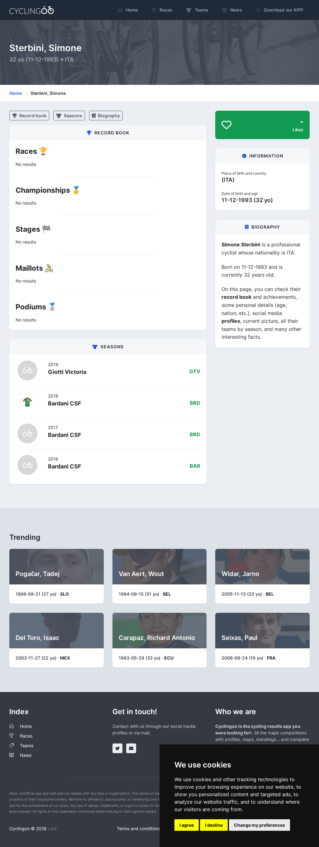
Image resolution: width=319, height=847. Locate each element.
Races (26, 735)
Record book (32, 115)
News (25, 755)
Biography (108, 115)
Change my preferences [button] (259, 825)
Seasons (72, 115)
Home (15, 93)
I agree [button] (186, 825)
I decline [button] (214, 825)
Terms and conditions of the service (153, 828)
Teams (26, 745)
